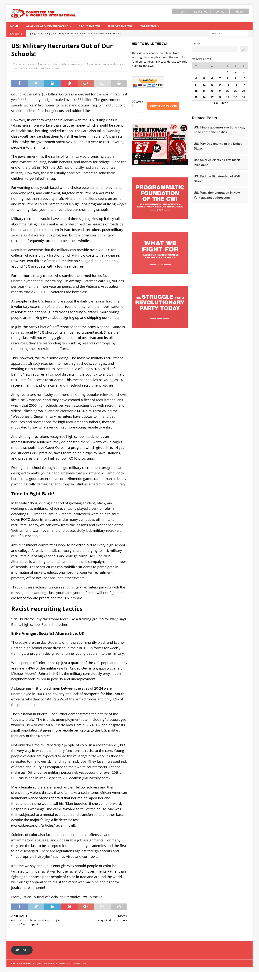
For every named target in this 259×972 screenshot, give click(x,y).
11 (196, 84)
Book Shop (200, 11)
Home (14, 26)
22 (227, 91)
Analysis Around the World (47, 26)
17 (243, 84)
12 (204, 84)
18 (196, 91)
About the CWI (89, 26)
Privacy (239, 11)
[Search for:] (229, 33)
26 (204, 97)
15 (227, 84)
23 (235, 91)
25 (196, 97)
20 (211, 91)
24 (243, 91)
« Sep (215, 102)
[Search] (244, 49)
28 (219, 97)
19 (204, 91)
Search (196, 44)
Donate (219, 11)
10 (243, 78)
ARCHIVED (22, 950)
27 (211, 97)
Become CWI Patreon (163, 105)
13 (211, 84)
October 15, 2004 (25, 64)
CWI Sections (149, 26)
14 (219, 84)
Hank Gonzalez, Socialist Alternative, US (62, 64)
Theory (181, 11)
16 (235, 84)
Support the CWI (120, 26)
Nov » (224, 102)
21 (219, 91)
